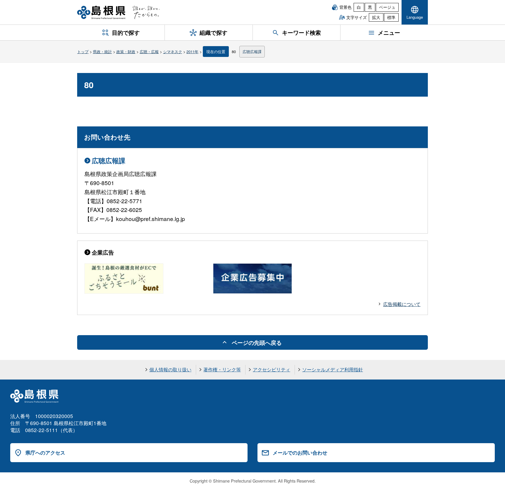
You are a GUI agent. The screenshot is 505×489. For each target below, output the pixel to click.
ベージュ (387, 7)
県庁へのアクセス (45, 452)
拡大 (376, 17)
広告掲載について (402, 304)
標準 (391, 17)
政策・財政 (125, 51)
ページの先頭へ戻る (257, 342)
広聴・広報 (149, 51)
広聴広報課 (252, 51)
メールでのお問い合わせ (300, 452)
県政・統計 (102, 51)
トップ (83, 51)
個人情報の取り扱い (170, 369)
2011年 (192, 51)
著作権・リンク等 (222, 369)
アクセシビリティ (271, 369)
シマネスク (172, 51)
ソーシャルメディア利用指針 (332, 369)
